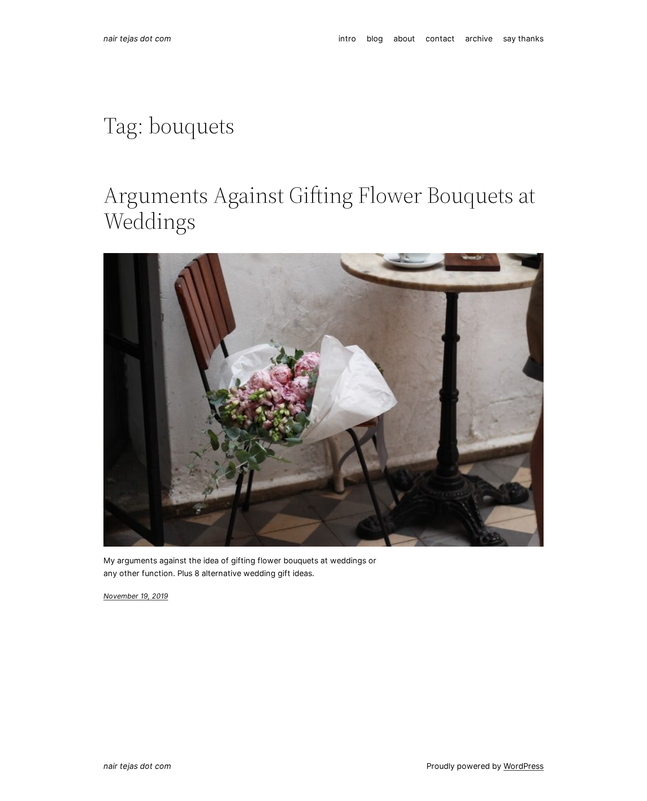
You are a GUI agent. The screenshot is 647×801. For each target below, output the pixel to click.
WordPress (524, 766)
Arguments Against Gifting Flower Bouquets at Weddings (319, 208)
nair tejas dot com (137, 38)
